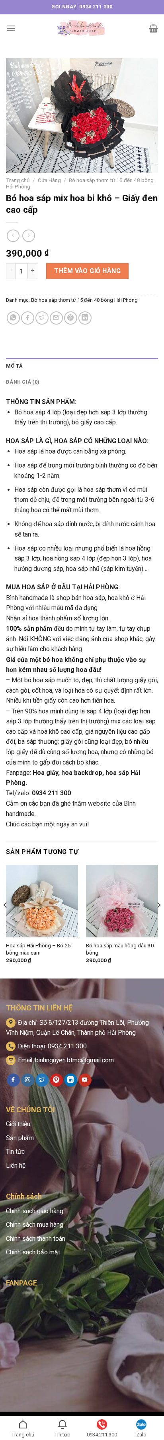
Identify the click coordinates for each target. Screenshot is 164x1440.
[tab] (82, 366)
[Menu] (11, 28)
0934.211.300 (102, 1435)
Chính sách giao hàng (34, 1211)
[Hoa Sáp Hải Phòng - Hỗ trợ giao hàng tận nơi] (82, 28)
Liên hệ (15, 1165)
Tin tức (15, 1151)
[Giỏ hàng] (153, 28)
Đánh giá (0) (22, 382)
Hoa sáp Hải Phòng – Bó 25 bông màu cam (38, 949)
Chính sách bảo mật (33, 1252)
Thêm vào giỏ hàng (87, 271)
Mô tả (14, 366)
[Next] (158, 921)
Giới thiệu (18, 1124)
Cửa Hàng (49, 180)
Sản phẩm (20, 1138)
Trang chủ (18, 180)
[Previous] (6, 921)
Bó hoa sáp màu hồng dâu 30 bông (120, 949)
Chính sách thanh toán (35, 1238)
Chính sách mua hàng (34, 1224)
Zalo (141, 1435)
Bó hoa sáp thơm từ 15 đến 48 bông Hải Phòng (84, 300)
